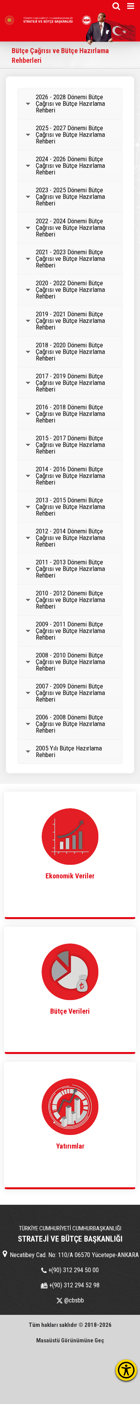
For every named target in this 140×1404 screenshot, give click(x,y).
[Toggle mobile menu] (131, 6)
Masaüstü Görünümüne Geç (70, 1340)
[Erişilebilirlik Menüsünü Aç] (126, 1370)
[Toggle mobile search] (116, 6)
